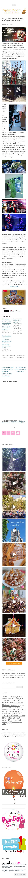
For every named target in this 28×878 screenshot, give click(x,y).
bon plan (15, 698)
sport (16, 720)
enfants (11, 357)
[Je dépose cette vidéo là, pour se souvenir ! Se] (14, 506)
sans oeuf (15, 717)
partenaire (21, 709)
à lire (4, 723)
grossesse (15, 702)
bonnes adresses (6, 698)
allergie (15, 696)
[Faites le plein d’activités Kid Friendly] (14, 804)
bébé (21, 698)
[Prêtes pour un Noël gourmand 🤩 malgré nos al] (14, 483)
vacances (4, 722)
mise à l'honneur (18, 707)
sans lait (6, 717)
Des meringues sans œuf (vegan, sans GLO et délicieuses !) (20, 369)
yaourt (20, 722)
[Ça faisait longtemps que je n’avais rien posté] (14, 459)
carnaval (9, 700)
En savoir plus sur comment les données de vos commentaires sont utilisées (13, 422)
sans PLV (6, 719)
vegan (10, 722)
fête (11, 702)
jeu (24, 706)
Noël (7, 709)
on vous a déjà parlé (14, 286)
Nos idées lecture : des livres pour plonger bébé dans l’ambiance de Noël (7, 344)
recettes (17, 711)
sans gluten (8, 715)
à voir (8, 357)
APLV (20, 697)
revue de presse (7, 713)
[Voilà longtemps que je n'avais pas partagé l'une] (14, 554)
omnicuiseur (12, 709)
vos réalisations (15, 722)
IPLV (21, 706)
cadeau (4, 700)
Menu (14, 4)
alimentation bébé (7, 697)
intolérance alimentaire (11, 706)
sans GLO (17, 713)
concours (14, 700)
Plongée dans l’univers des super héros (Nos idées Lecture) (6, 327)
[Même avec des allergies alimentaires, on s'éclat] (14, 601)
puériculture (5, 711)
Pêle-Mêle (18, 355)
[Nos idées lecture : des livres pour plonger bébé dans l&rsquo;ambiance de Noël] (7, 338)
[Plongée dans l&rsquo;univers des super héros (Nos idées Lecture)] (7, 321)
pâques (11, 711)
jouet (3, 707)
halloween (20, 702)
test (19, 720)
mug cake (4, 709)
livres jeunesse (10, 707)
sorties (15, 357)
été (11, 724)
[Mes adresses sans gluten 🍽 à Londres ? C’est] (14, 530)
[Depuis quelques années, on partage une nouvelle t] (14, 625)
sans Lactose (19, 715)
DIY (18, 700)
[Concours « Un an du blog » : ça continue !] (19, 326)
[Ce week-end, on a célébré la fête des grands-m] (14, 578)
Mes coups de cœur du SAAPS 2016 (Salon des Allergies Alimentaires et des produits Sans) (8, 371)
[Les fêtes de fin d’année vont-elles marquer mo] (14, 649)
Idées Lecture (7, 704)
